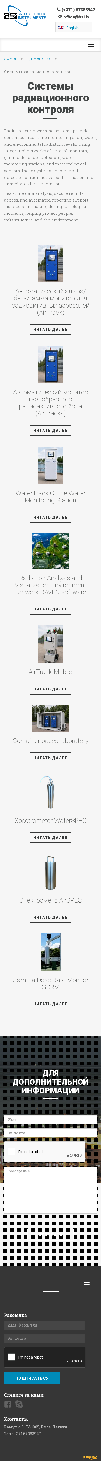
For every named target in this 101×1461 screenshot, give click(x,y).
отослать (50, 1235)
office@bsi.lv (75, 17)
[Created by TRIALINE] (90, 1458)
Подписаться (32, 1378)
